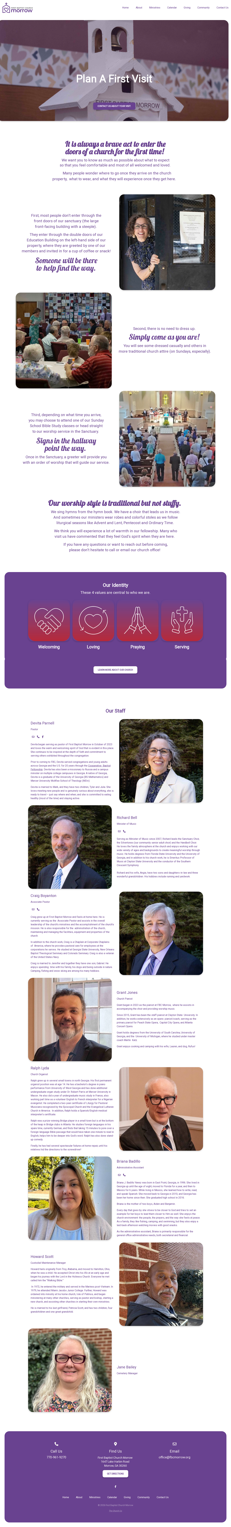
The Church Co (115, 1511)
